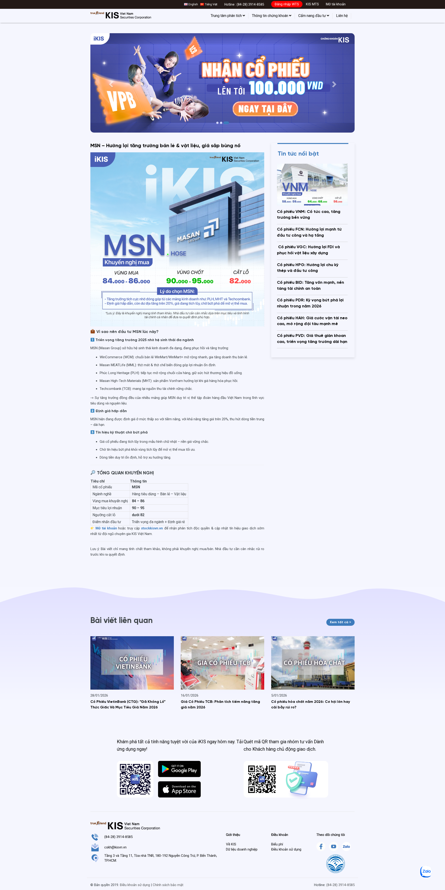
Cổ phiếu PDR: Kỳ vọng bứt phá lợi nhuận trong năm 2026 (310, 303)
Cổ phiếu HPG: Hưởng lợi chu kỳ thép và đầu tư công (307, 268)
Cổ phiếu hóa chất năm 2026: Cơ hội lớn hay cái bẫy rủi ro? (310, 704)
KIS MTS (312, 4)
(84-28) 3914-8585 (250, 4)
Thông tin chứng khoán (270, 15)
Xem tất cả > (340, 622)
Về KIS (231, 844)
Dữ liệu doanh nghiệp (241, 849)
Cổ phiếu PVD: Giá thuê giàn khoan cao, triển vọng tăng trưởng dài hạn (312, 339)
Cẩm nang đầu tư (312, 15)
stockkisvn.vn (152, 528)
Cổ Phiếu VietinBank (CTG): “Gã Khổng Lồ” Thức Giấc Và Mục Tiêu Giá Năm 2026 (127, 704)
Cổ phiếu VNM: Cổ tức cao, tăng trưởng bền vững (308, 215)
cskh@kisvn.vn (115, 847)
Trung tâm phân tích (227, 15)
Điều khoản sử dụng (286, 849)
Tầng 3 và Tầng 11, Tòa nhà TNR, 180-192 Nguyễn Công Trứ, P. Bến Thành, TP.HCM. (160, 858)
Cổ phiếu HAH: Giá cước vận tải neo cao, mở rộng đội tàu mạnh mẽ (312, 321)
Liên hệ (342, 15)
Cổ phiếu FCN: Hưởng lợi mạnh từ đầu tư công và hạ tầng (309, 232)
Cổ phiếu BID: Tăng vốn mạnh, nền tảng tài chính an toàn (310, 285)
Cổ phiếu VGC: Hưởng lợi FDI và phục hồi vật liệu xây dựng (308, 250)
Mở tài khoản (336, 4)
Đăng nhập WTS (287, 4)
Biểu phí (277, 844)
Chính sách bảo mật (168, 885)
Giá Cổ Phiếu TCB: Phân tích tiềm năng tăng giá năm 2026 (220, 704)
